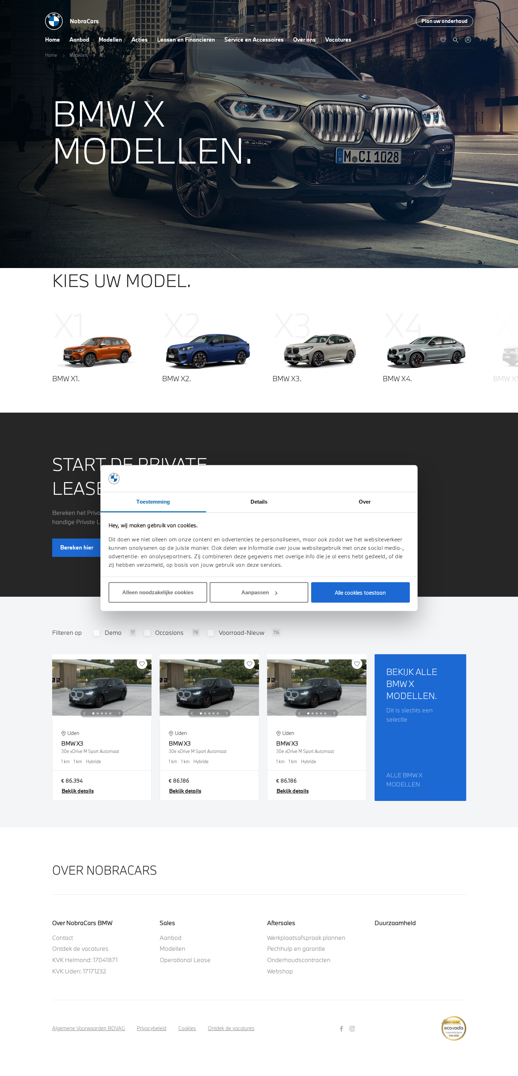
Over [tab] (365, 502)
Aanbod (79, 39)
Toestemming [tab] (153, 502)
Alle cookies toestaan (360, 592)
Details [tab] (259, 502)
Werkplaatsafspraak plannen (306, 938)
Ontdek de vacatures (80, 948)
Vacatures (338, 39)
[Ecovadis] (453, 1024)
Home (52, 39)
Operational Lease (185, 960)
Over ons (304, 39)
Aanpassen (255, 592)
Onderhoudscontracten (299, 960)
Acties (139, 39)
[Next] (119, 713)
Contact (62, 938)
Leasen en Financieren (186, 39)
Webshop (280, 971)
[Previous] (84, 713)
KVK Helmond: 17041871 (85, 960)
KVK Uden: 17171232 (79, 971)
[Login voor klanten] (468, 40)
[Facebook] (342, 1028)
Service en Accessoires (254, 39)
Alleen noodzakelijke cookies (157, 592)
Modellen (110, 39)
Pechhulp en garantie (296, 948)
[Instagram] (353, 1028)
